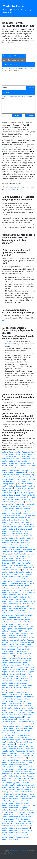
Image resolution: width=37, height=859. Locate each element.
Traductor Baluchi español (23, 475)
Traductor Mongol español (18, 692)
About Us (6, 10)
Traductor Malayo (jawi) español (14, 669)
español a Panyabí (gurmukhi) (14, 60)
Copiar (30, 116)
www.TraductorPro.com (17, 851)
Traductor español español (25, 549)
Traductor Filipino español (18, 558)
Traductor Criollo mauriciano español (15, 531)
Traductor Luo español (23, 656)
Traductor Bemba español (18, 486)
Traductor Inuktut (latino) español (21, 604)
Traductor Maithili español (18, 663)
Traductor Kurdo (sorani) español (13, 640)
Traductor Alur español (10, 463)
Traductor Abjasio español (11, 452)
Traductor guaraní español (23, 581)
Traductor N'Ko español (10, 694)
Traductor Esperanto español (12, 552)
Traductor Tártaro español (11, 787)
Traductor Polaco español (18, 728)
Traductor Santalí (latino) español (14, 753)
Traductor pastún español (18, 724)
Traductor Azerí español (17, 472)
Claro (17, 116)
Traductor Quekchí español (18, 737)
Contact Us (15, 10)
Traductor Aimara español (11, 459)
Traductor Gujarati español (11, 583)
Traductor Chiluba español (25, 515)
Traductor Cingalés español (25, 524)
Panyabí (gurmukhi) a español (14, 56)
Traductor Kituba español (11, 631)
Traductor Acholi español (18, 454)
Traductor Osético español (23, 715)
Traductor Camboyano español (13, 502)
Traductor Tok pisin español (19, 803)
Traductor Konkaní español (11, 635)
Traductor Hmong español (11, 592)
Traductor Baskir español (17, 479)
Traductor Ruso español (17, 742)
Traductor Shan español (10, 762)
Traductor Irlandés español (11, 608)
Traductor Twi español (17, 817)
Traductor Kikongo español (18, 624)
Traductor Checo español (11, 513)
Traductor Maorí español (17, 676)
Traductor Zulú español (10, 839)
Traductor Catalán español (12, 506)
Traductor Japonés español (11, 613)
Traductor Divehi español (11, 543)
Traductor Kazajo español (22, 620)
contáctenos (13, 189)
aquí (3, 320)
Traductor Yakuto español (18, 833)
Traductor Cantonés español (25, 504)
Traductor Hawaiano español (19, 586)
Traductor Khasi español (10, 622)
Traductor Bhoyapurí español (12, 490)
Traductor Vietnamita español (19, 828)
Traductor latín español (10, 644)
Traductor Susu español (17, 776)
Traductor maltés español (25, 672)
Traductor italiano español (18, 610)
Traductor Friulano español (11, 570)
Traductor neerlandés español (12, 703)
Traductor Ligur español (17, 647)
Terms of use (7, 12)
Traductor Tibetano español (23, 799)
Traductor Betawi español (23, 488)
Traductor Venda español (11, 826)
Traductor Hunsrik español (18, 595)
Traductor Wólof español (10, 830)
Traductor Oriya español (17, 712)
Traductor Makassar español (12, 665)
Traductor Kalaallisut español (12, 617)
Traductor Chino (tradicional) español (15, 520)
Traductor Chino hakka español (13, 522)
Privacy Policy (26, 10)
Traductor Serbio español (18, 758)
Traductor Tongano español (11, 805)
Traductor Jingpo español (24, 615)
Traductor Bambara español (11, 477)
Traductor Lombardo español (12, 654)
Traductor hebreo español (11, 588)
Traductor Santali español (25, 751)
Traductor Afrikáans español (22, 456)
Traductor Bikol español (24, 493)
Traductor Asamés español (24, 468)
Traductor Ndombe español (18, 701)
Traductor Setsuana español (24, 760)
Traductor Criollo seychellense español (15, 533)
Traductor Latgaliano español (22, 642)
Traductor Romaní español (11, 740)
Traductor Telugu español (18, 796)
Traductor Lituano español (18, 651)
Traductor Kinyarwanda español (13, 626)
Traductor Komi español (24, 633)
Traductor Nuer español (10, 710)
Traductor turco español (17, 812)
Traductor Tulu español (10, 810)
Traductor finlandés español (12, 561)
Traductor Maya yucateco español (14, 685)
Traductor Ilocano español (18, 599)
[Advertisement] (17, 48)
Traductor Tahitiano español (24, 778)
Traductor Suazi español (22, 771)
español (20, 147)
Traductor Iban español (10, 597)
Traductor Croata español (11, 536)
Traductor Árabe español (17, 466)
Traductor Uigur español (17, 821)
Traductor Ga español (16, 572)
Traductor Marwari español (18, 683)
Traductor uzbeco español (21, 823)
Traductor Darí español (17, 538)
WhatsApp (9, 344)
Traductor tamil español (25, 785)
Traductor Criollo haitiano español (21, 529)
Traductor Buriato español (24, 499)
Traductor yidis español (10, 835)
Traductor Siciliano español (18, 765)
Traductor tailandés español (12, 780)
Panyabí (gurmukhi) (9, 147)
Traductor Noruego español (23, 708)
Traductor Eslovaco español (12, 547)
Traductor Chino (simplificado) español (16, 518)
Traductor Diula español (21, 540)
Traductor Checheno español (19, 511)
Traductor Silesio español (11, 767)
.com (14, 6)
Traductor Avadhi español (11, 470)
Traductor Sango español (18, 749)
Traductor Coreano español (12, 527)
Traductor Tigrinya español (11, 801)
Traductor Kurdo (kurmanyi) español (22, 638)
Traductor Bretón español (18, 497)
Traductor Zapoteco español (19, 837)
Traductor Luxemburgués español (14, 658)
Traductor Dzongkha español (19, 545)
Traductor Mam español (10, 674)
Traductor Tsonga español (18, 808)
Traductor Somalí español (18, 769)
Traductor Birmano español (11, 495)
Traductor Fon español (22, 563)
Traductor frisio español (24, 567)
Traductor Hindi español (25, 590)
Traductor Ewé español (10, 556)
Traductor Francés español (11, 565)
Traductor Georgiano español (12, 579)
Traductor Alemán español (18, 461)
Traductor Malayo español (26, 667)
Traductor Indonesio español (12, 601)
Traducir (31, 88)
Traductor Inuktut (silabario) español (15, 606)
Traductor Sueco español (11, 774)
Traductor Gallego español (18, 577)
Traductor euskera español (24, 554)
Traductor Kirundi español (23, 629)
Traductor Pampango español (12, 717)
